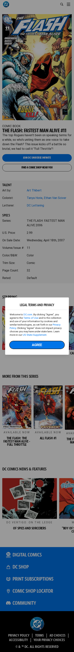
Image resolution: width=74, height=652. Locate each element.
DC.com (28, 314)
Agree (37, 345)
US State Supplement (34, 334)
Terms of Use (30, 317)
